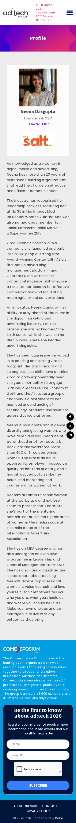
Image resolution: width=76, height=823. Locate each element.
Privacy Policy (38, 811)
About (25, 806)
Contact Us (52, 806)
